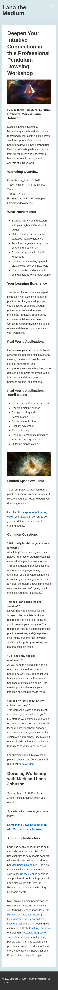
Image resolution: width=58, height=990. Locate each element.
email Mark (28, 764)
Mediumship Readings (24, 865)
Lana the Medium (14, 10)
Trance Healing (28, 874)
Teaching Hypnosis (40, 928)
